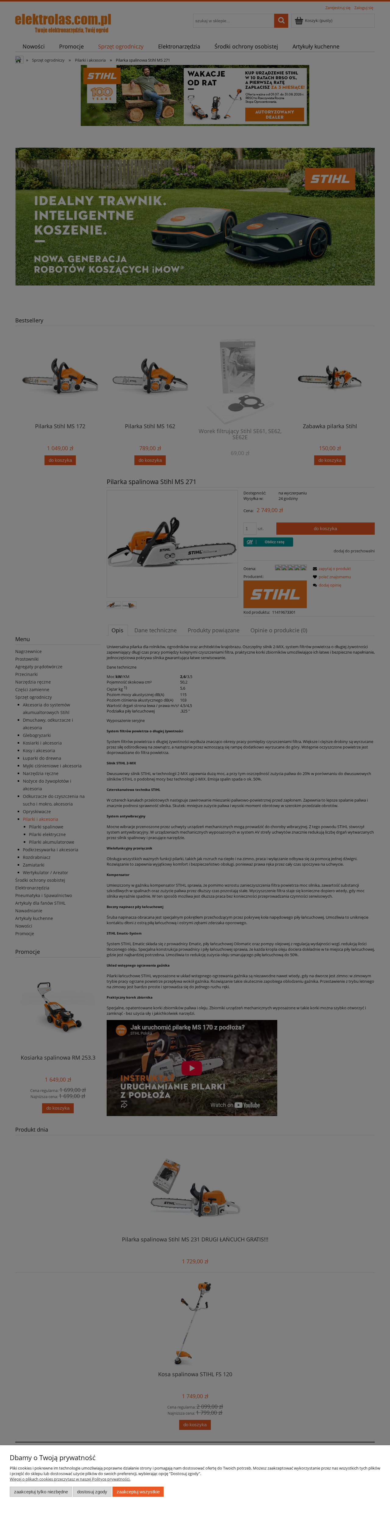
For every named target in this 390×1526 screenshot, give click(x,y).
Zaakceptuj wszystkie (138, 1491)
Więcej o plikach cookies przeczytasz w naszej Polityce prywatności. (70, 1479)
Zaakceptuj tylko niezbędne (41, 1491)
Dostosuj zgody (92, 1491)
